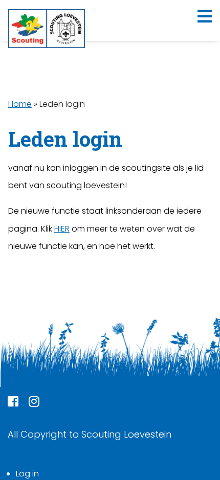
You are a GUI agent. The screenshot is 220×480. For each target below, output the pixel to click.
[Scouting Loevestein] (46, 28)
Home (20, 104)
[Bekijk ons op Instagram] (34, 403)
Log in (27, 473)
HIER (62, 229)
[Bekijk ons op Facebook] (13, 403)
